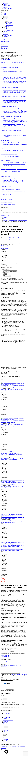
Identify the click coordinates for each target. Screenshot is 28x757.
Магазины (5, 739)
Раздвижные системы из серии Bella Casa (13, 77)
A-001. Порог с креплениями (10, 162)
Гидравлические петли (21, 144)
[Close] (1, 210)
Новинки (5, 19)
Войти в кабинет (5, 215)
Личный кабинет (5, 41)
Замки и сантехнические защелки (9, 154)
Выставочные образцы (6, 199)
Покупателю (8, 710)
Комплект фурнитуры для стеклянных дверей (14, 98)
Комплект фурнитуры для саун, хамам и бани (14, 90)
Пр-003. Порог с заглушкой (17, 164)
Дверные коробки (7, 100)
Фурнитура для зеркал (6, 186)
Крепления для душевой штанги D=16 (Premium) (13, 121)
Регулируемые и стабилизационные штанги (11, 130)
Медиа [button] (5, 27)
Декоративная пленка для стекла (9, 204)
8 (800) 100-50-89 (5, 656)
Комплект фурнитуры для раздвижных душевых (12, 64)
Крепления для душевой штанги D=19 (13, 124)
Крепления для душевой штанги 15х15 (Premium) (14, 119)
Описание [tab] (6, 269)
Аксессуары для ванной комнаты (9, 196)
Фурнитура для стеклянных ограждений (10, 189)
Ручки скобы (13, 135)
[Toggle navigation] (1, 12)
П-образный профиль (8, 179)
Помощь (5, 721)
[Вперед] (2, 379)
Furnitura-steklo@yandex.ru (7, 661)
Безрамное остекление (6, 194)
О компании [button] (6, 21)
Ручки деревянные (19, 92)
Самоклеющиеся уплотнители (17, 112)
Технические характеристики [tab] (10, 271)
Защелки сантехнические (13, 156)
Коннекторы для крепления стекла (11, 171)
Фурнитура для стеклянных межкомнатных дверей (13, 96)
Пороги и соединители (6, 160)
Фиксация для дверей (12, 102)
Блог (4, 39)
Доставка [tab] (6, 272)
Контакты (5, 36)
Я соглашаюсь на (14, 674)
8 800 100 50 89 (4, 46)
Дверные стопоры (18, 150)
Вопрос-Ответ (6, 717)
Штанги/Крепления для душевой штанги (11, 116)
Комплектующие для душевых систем (12, 71)
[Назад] (1, 379)
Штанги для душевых (8, 118)
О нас (4, 734)
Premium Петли (7, 142)
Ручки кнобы (6, 135)
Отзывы (5, 38)
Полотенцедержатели (8, 150)
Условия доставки (7, 714)
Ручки (2, 133)
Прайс (5, 7)
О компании (9, 22)
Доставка (5, 3)
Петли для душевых (5, 140)
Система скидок (7, 1)
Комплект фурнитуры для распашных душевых (12, 62)
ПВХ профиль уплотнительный (8, 106)
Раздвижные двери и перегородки (9, 74)
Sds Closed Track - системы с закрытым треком (14, 78)
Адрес (5, 699)
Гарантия (5, 4)
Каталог (5, 17)
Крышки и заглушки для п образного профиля (14, 182)
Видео (7, 28)
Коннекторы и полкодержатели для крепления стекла (14, 169)
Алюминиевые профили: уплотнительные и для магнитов (13, 181)
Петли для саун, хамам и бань (10, 91)
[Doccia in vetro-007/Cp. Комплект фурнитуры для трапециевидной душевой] (14, 239)
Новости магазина (6, 675)
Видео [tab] (5, 274)
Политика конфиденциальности (8, 746)
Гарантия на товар (7, 716)
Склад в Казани (4, 245)
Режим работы (10, 690)
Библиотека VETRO (8, 8)
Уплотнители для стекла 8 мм (10, 108)
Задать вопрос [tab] (7, 275)
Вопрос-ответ (6, 5)
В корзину (3, 264)
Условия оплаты (7, 713)
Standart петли (14, 142)
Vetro (4, 738)
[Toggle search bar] (1, 47)
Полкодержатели (7, 172)
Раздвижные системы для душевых (9, 67)
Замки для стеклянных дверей (10, 101)
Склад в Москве (4, 248)
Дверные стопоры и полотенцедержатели (11, 147)
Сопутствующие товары (6, 202)
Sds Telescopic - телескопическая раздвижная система (14, 80)
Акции (5, 31)
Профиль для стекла (5, 176)
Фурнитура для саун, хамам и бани (9, 87)
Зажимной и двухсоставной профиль (11, 179)
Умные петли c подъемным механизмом (14, 143)
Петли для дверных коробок (19, 100)
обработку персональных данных (19, 674)
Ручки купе (19, 135)
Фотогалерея (9, 30)
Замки (4, 156)
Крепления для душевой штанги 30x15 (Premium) (15, 123)
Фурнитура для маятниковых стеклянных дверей (13, 191)
